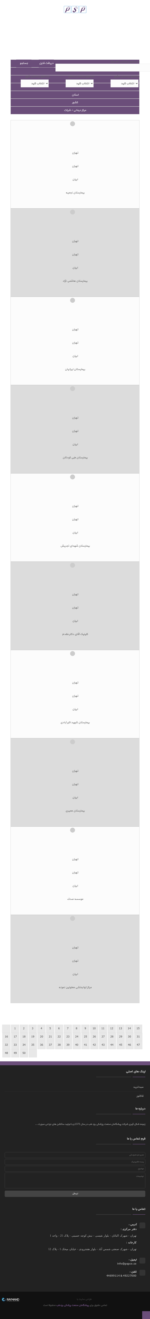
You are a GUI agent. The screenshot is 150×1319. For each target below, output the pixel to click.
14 (129, 1029)
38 (59, 1045)
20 (41, 1037)
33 (15, 1045)
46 (129, 1045)
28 (111, 1037)
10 (94, 1029)
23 (68, 1037)
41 (85, 1045)
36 (41, 1045)
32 (6, 1045)
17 (15, 1037)
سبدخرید (138, 1087)
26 (94, 1037)
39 (68, 1045)
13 (120, 1029)
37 (50, 1045)
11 (102, 1029)
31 (138, 1037)
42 (94, 1045)
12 (111, 1029)
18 (24, 1037)
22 (59, 1037)
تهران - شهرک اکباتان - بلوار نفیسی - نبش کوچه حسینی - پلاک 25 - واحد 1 (93, 1235)
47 (138, 1045)
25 (85, 1037)
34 (24, 1045)
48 (6, 1053)
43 (103, 1045)
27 (103, 1037)
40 (76, 1045)
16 (6, 1037)
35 (32, 1045)
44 (111, 1045)
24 (76, 1037)
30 (129, 1037)
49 (15, 1053)
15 (138, 1029)
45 (120, 1045)
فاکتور (140, 1096)
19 (32, 1037)
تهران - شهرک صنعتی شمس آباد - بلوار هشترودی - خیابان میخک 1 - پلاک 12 (92, 1249)
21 (50, 1037)
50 (24, 1053)
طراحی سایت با (84, 1299)
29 (120, 1037)
